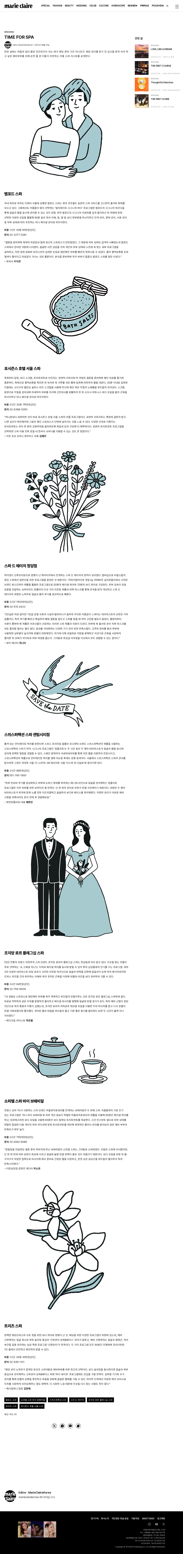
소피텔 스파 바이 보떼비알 (33, 1400)
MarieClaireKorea (25, 45)
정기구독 (95, 1518)
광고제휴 (161, 1518)
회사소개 (105, 1518)
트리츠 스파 (11, 1406)
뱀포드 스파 (11, 1400)
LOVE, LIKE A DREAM (161, 49)
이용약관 (135, 1518)
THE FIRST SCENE (160, 99)
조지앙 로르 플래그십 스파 (100, 1400)
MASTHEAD (148, 1518)
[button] (167, 6)
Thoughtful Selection (162, 82)
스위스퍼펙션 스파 (57, 1400)
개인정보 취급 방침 (120, 1518)
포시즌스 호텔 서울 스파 (32, 1406)
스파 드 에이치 (77, 1400)
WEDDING (9, 32)
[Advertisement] (66, 1456)
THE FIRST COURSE (161, 65)
